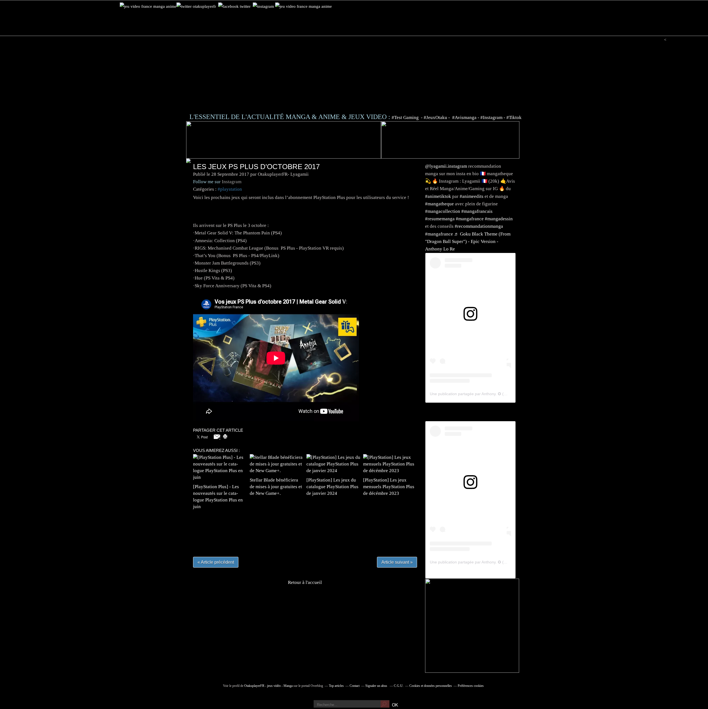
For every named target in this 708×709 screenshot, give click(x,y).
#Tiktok (514, 117)
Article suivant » (397, 562)
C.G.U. (399, 686)
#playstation (230, 189)
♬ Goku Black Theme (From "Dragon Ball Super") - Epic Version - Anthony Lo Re (468, 241)
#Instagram (491, 117)
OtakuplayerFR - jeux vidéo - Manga (268, 686)
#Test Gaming (406, 117)
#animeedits (471, 196)
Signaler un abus (376, 686)
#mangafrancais (477, 211)
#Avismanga (465, 117)
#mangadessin (499, 218)
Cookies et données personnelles (430, 686)
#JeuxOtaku (435, 117)
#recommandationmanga (479, 226)
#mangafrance (470, 218)
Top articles (336, 686)
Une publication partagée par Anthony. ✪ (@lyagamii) (476, 394)
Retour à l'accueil (305, 582)
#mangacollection (442, 211)
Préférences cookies (471, 686)
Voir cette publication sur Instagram (463, 326)
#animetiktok (438, 196)
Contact (355, 686)
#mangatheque (439, 203)
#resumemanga (440, 218)
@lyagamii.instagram (446, 166)
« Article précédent (215, 562)
